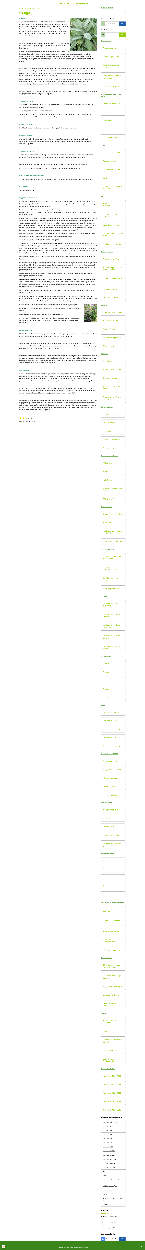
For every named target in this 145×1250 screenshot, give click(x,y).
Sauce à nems (108, 448)
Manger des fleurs (110, 810)
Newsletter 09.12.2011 (112, 1093)
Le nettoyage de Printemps (109, 1004)
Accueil (21, 8)
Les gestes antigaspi (111, 995)
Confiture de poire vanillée (110, 579)
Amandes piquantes (111, 56)
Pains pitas (107, 522)
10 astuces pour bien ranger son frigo (111, 966)
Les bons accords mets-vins (112, 845)
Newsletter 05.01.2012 (112, 1110)
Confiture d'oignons (111, 414)
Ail (104, 680)
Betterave (105, 1204)
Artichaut (107, 697)
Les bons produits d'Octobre (110, 604)
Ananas (106, 689)
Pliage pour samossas (112, 769)
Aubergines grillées (111, 259)
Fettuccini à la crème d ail (112, 279)
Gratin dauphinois (110, 297)
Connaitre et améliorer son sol (112, 1041)
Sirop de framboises (111, 589)
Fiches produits (29, 8)
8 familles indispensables (109, 940)
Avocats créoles (109, 161)
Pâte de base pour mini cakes (112, 489)
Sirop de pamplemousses (109, 568)
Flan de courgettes (110, 289)
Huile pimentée (109, 423)
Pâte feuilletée (109, 499)
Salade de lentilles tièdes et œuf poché (112, 1181)
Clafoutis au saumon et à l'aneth (112, 187)
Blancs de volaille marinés (110, 204)
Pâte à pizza (108, 471)
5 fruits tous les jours (111, 931)
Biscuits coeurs (109, 346)
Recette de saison (64, 3)
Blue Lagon (107, 121)
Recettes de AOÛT (108, 1126)
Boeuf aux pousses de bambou (112, 215)
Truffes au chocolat (111, 378)
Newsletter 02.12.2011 (112, 1084)
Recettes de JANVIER (109, 1155)
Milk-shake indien (110, 321)
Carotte (105, 1175)
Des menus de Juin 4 (111, 746)
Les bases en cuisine (111, 835)
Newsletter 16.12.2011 (112, 1101)
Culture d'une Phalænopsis (108, 1060)
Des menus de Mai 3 (111, 738)
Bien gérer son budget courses (112, 977)
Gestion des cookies (82, 1247)
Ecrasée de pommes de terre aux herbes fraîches (112, 268)
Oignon (105, 1194)
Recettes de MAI (107, 1138)
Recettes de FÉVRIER (109, 1151)
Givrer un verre (109, 786)
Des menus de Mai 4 (111, 729)
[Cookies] (3, 1246)
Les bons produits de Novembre (111, 615)
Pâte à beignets (109, 463)
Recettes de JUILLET (108, 1134)
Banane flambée (110, 329)
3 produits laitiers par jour (112, 921)
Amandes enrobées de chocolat (112, 398)
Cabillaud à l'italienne (112, 244)
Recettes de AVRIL (108, 1143)
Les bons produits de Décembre (111, 626)
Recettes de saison (81, 3)
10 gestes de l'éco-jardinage (110, 1021)
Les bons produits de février (111, 647)
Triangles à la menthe (112, 369)
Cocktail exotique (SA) (111, 104)
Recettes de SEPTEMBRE (110, 1122)
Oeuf (104, 1171)
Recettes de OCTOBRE (109, 1167)
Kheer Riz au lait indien (112, 312)
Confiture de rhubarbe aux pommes (112, 557)
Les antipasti (108, 827)
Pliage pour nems (110, 761)
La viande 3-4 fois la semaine (111, 910)
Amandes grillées (110, 48)
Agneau (106, 672)
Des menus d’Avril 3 (111, 721)
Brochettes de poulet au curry (113, 234)
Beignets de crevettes (112, 169)
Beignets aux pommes (112, 338)
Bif (104, 112)
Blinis (105, 178)
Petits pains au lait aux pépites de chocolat (112, 532)
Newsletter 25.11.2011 (112, 1076)
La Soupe (107, 818)
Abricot (106, 663)
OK (122, 24)
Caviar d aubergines (111, 86)
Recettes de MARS (108, 1147)
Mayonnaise (108, 431)
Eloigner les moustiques (113, 986)
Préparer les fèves (110, 795)
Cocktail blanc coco (111, 138)
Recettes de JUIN (108, 1130)
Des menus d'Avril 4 (111, 712)
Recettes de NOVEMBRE (110, 1163)
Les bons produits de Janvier (111, 637)
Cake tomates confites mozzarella (112, 77)
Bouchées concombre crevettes (111, 66)
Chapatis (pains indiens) (113, 514)
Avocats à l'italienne (111, 152)
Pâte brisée (107, 480)
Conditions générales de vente (66, 1247)
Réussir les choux (110, 778)
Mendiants (107, 361)
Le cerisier (107, 1031)
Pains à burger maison (112, 542)
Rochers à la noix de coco (111, 387)
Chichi (105, 129)
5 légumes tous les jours (113, 950)
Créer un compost (110, 1050)
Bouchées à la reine (111, 225)
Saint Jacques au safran (110, 1186)
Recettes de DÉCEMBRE (109, 1159)
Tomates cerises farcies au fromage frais (113, 1199)
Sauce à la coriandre (111, 440)
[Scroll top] (142, 1247)
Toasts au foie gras (108, 1190)
